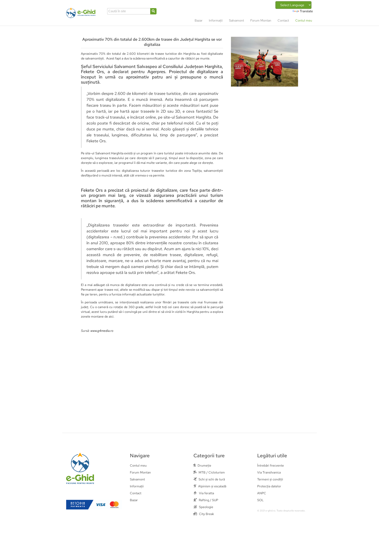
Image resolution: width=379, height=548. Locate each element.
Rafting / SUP (208, 500)
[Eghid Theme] (80, 13)
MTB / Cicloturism (212, 472)
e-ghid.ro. (270, 510)
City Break (206, 514)
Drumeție (204, 465)
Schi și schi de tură (212, 479)
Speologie (206, 507)
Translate (306, 11)
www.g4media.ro (101, 331)
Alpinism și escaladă (212, 486)
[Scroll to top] (370, 539)
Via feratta (206, 493)
